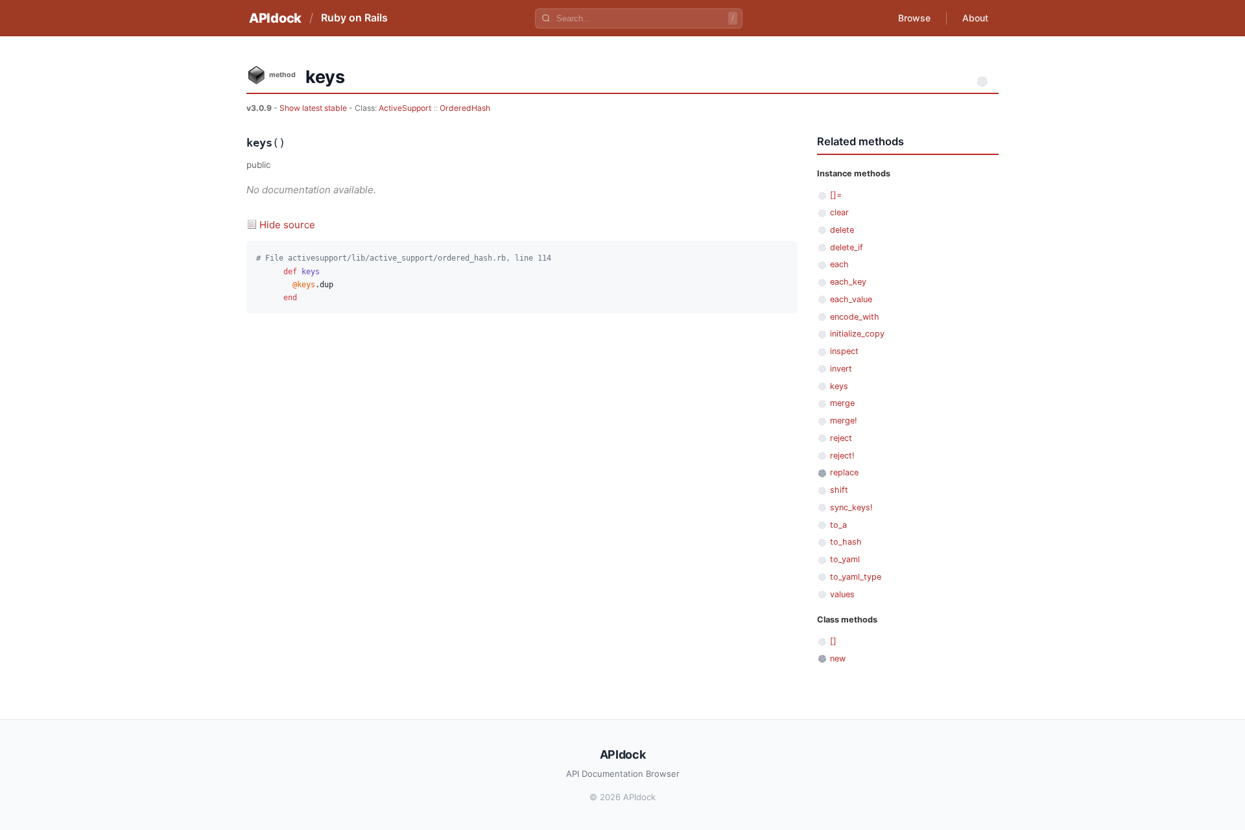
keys (839, 386)
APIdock (275, 18)
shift (839, 490)
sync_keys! (851, 507)
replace (844, 472)
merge (842, 403)
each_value (851, 299)
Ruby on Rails (354, 17)
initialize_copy (857, 333)
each (839, 264)
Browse (914, 17)
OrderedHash (465, 108)
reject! (842, 455)
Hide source (287, 225)
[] (833, 641)
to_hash (846, 542)
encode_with (854, 317)
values (842, 594)
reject (841, 438)
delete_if (846, 247)
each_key (848, 282)
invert (841, 369)
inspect (844, 351)
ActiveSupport (405, 108)
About (975, 17)
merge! (843, 420)
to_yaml (845, 559)
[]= (836, 195)
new (838, 658)
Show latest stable (314, 108)
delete (842, 230)
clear (839, 212)
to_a (838, 525)
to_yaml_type (855, 577)
